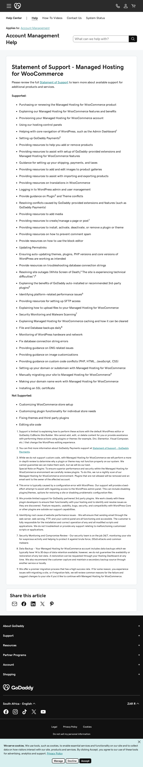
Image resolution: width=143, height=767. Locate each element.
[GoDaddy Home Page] (18, 687)
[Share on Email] (14, 604)
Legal (54, 727)
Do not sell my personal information (71, 734)
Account (8, 664)
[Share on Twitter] (42, 604)
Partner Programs (14, 654)
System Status (95, 17)
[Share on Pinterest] (51, 604)
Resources (9, 645)
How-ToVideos (52, 17)
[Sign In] (125, 5)
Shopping (9, 674)
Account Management (35, 27)
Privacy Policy (70, 727)
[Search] (133, 39)
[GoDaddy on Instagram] (15, 713)
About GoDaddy (13, 625)
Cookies (87, 727)
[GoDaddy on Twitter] (34, 713)
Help (35, 17)
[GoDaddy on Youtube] (43, 713)
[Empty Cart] (133, 6)
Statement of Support (54, 82)
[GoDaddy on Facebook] (6, 713)
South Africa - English (17, 703)
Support (8, 635)
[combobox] (101, 39)
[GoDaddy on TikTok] (25, 713)
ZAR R (131, 703)
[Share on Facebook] (23, 604)
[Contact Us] (117, 5)
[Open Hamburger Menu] (7, 5)
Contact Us (74, 17)
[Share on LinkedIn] (33, 604)
